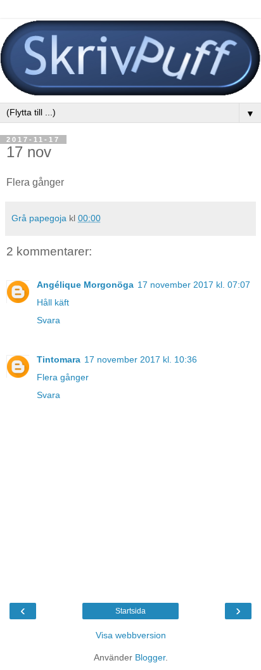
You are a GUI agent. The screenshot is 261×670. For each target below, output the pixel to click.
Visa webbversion (131, 635)
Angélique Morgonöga (85, 285)
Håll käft (53, 302)
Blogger (150, 657)
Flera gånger (63, 377)
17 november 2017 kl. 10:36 (140, 359)
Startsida (130, 611)
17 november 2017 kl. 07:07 (193, 285)
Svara (48, 320)
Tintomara (58, 359)
